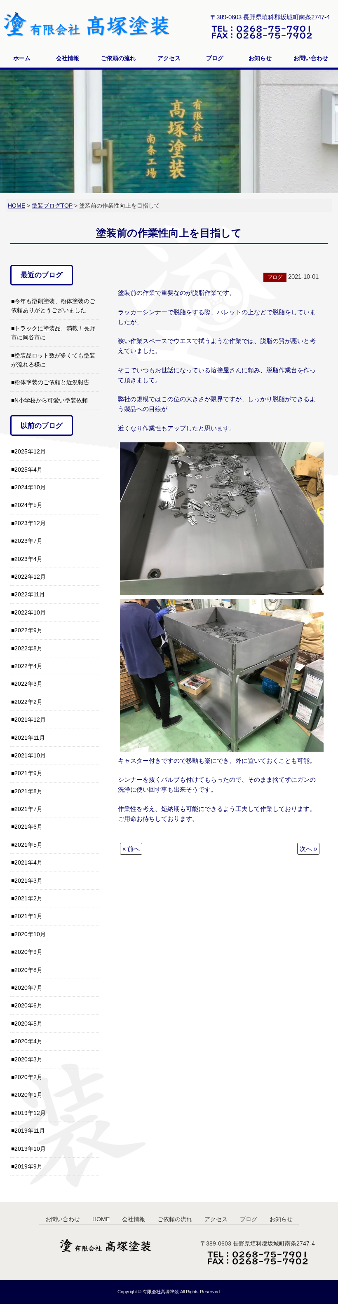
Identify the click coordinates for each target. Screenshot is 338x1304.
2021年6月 (28, 826)
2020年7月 (28, 987)
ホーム (22, 58)
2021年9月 (28, 773)
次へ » (308, 848)
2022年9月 (28, 630)
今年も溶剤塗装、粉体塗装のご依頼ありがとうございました (53, 305)
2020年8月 (28, 970)
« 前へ (131, 848)
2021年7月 (28, 809)
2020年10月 (30, 934)
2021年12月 (30, 719)
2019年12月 (30, 1113)
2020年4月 (28, 1041)
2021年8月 (28, 791)
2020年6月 (28, 1005)
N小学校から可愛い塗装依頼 (51, 400)
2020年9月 (28, 952)
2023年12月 (30, 523)
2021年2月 (28, 898)
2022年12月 (30, 576)
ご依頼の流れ (118, 58)
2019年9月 (28, 1166)
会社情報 (67, 58)
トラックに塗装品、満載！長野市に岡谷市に (53, 333)
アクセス (169, 58)
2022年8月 (28, 648)
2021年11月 (29, 737)
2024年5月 (28, 505)
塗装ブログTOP (52, 205)
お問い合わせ (310, 58)
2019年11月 (29, 1130)
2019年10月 (30, 1148)
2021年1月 (28, 916)
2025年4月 (28, 469)
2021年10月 (30, 755)
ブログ (214, 58)
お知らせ (260, 58)
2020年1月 (28, 1094)
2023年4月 (28, 559)
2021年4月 (28, 862)
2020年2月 (28, 1077)
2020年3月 (28, 1059)
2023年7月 (28, 540)
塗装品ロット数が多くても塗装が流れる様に (53, 360)
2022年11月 (29, 594)
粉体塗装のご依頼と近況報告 (51, 382)
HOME (16, 205)
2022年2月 (28, 702)
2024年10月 (30, 487)
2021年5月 (28, 844)
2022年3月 (28, 683)
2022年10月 (30, 612)
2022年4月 (28, 666)
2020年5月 (28, 1023)
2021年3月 (28, 880)
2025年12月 (30, 451)
